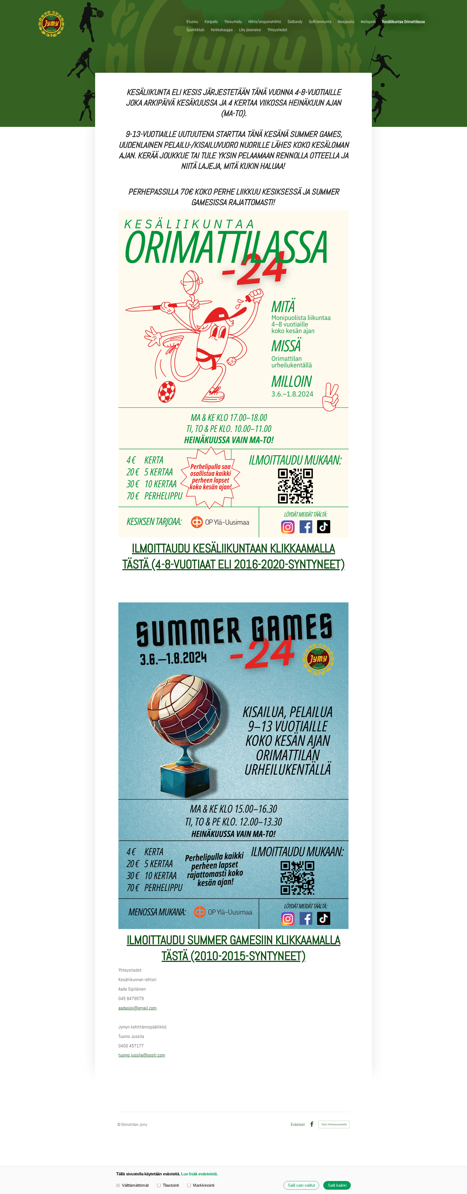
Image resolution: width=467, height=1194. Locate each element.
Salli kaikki (337, 1185)
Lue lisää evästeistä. (199, 1174)
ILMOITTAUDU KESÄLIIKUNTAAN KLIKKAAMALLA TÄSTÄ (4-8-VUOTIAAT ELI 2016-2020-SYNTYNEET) (233, 556)
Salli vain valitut (301, 1185)
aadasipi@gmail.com (137, 1008)
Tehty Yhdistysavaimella (334, 1124)
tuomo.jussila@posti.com (141, 1055)
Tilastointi (171, 1185)
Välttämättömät (135, 1185)
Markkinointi (203, 1185)
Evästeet (298, 1124)
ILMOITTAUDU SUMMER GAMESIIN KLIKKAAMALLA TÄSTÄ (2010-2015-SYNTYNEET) (234, 948)
